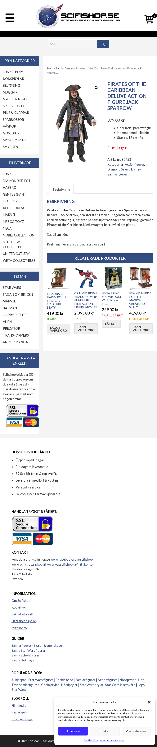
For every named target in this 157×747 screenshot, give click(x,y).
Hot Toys (11, 201)
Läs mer (111, 323)
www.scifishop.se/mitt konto (72, 564)
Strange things (22, 719)
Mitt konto (19, 628)
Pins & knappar (16, 113)
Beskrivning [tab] (61, 189)
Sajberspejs (19, 712)
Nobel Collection (18, 235)
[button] (149, 702)
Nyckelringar (15, 99)
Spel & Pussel (14, 106)
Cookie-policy (91, 740)
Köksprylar (13, 79)
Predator (11, 328)
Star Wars (12, 288)
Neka (104, 731)
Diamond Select (118, 169)
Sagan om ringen (18, 294)
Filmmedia (18, 705)
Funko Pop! (13, 72)
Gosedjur (11, 133)
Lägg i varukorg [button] (58, 329)
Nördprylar (127, 680)
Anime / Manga (15, 342)
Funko (8, 174)
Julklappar (18, 680)
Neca (7, 228)
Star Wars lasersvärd (120, 685)
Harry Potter (15, 315)
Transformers (16, 335)
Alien (7, 322)
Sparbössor (13, 120)
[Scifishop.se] (78, 15)
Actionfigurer (134, 164)
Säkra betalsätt (22, 614)
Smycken (10, 147)
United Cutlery (16, 254)
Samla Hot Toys (22, 660)
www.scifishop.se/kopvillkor (31, 564)
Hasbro (9, 187)
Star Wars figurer (40, 680)
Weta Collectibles (19, 261)
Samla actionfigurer (25, 655)
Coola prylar (50, 685)
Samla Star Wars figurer (28, 650)
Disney (136, 169)
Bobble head (64, 680)
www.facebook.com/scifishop (72, 559)
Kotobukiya (13, 208)
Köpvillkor (18, 607)
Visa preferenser (136, 731)
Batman (10, 308)
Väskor (9, 126)
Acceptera (73, 731)
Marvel (9, 215)
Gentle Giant (14, 194)
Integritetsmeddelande (112, 740)
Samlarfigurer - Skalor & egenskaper (37, 645)
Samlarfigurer (65, 68)
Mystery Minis (15, 140)
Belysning (11, 85)
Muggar (10, 92)
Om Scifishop (20, 601)
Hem (50, 68)
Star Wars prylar (91, 685)
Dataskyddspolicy (24, 621)
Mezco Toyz (13, 222)
